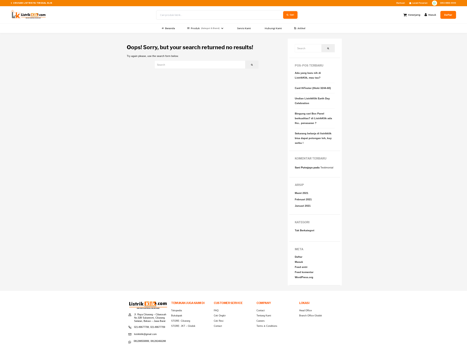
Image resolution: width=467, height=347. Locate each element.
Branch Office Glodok (310, 315)
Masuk (299, 261)
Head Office (305, 310)
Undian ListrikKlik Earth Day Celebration (312, 101)
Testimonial (326, 167)
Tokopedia (176, 310)
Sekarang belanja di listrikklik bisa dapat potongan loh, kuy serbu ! (313, 138)
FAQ (216, 310)
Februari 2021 (303, 199)
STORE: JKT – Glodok (183, 326)
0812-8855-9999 (448, 3)
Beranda (170, 28)
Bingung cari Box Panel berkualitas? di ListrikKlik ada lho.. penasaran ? (313, 118)
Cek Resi (218, 320)
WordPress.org (304, 277)
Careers (260, 320)
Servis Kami (244, 28)
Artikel (301, 28)
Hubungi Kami (273, 28)
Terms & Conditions (266, 326)
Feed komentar (304, 272)
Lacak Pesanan (420, 3)
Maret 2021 (301, 193)
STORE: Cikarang (180, 320)
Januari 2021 (303, 205)
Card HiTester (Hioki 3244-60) (313, 88)
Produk (205, 28)
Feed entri (301, 267)
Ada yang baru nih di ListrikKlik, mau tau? (308, 75)
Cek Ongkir (220, 315)
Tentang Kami (263, 315)
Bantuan (400, 3)
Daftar (448, 14)
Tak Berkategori (304, 230)
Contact (218, 326)
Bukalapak (176, 315)
